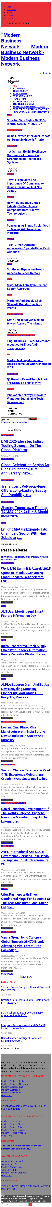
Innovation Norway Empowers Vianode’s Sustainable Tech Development (26, 398)
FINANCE (12, 332)
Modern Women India (12, 1166)
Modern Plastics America (13, 1132)
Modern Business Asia (12, 1092)
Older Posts (7, 974)
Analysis (44, 557)
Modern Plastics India (12, 1121)
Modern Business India (12, 1081)
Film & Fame (19, 99)
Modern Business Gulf (12, 1086)
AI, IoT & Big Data (14, 130)
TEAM (11, 411)
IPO (8, 354)
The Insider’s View (23, 104)
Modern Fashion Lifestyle (13, 1172)
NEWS (11, 83)
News (9, 115)
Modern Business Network (14, 1083)
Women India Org (10, 1163)
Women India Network (12, 1161)
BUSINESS (13, 261)
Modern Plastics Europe (13, 1129)
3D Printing (6, 557)
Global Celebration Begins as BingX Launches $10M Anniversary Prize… (25, 469)
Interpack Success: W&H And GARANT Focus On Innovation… (23, 1027)
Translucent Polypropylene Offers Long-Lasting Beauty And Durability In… (24, 490)
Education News (22, 96)
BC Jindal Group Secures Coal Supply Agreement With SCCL (22, 1014)
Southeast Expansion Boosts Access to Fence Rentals (26, 271)
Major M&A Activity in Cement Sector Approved (27, 286)
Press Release (7, 435)
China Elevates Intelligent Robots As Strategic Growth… (21, 1039)
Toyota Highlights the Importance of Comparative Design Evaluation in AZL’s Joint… (25, 185)
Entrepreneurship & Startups (31, 109)
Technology (20, 91)
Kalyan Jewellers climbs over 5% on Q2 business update (23, 1107)
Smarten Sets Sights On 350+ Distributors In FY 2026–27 (26, 122)
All (15, 86)
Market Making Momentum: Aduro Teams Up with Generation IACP (29, 363)
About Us (13, 80)
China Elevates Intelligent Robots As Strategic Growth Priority (28, 137)
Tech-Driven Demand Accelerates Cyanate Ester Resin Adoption (28, 248)
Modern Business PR (11, 1089)
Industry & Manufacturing (29, 106)
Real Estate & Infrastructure (31, 112)
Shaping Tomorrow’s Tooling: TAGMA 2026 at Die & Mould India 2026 (24, 512)
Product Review (8, 932)
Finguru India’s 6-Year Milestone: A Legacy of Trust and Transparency (28, 344)
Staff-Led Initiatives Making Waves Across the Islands (25, 321)
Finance (10, 389)
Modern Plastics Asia (11, 1127)
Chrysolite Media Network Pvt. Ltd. (31, 1201)
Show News (12, 146)
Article (10, 174)
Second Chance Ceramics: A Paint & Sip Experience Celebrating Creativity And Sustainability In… (25, 774)
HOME (11, 78)
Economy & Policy (23, 101)
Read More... (7, 602)
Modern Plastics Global (12, 1124)
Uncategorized (8, 764)
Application (6, 560)
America (35, 557)
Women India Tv (9, 1169)
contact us (15, 413)
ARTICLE (12, 171)
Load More (6, 1095)
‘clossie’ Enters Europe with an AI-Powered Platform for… (25, 988)
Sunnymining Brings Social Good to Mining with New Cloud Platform (28, 229)
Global (4, 889)
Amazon (28, 557)
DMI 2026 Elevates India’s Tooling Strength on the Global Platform (22, 445)
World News (20, 93)
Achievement (18, 557)
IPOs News (19, 88)
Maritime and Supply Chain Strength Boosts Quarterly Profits (24, 304)
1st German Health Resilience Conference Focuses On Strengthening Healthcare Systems (26, 157)
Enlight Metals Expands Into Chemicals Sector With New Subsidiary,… (24, 533)
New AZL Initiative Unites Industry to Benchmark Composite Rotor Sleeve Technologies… (23, 208)
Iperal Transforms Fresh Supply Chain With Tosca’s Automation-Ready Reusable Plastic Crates (24, 650)
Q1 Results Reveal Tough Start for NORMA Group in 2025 (27, 381)
